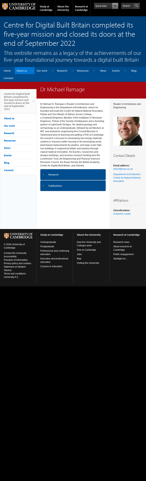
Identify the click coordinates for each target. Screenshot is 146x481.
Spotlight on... (120, 258)
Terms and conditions (15, 273)
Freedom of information (16, 260)
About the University (63, 8)
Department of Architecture (127, 174)
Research (62, 70)
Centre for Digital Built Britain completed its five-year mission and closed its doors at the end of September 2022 (17, 101)
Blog (133, 70)
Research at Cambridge (81, 8)
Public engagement (123, 254)
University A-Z (11, 277)
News (103, 70)
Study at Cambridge (46, 8)
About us (22, 70)
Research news (121, 242)
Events (116, 70)
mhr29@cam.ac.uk (123, 169)
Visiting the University (88, 263)
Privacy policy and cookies (17, 263)
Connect (8, 78)
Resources (83, 70)
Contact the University (15, 253)
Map (79, 258)
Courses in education (51, 266)
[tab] (73, 174)
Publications (55, 185)
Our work (42, 70)
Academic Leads (122, 213)
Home (7, 70)
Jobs (79, 254)
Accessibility (10, 256)
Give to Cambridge (86, 250)
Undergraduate (48, 242)
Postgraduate (47, 246)
